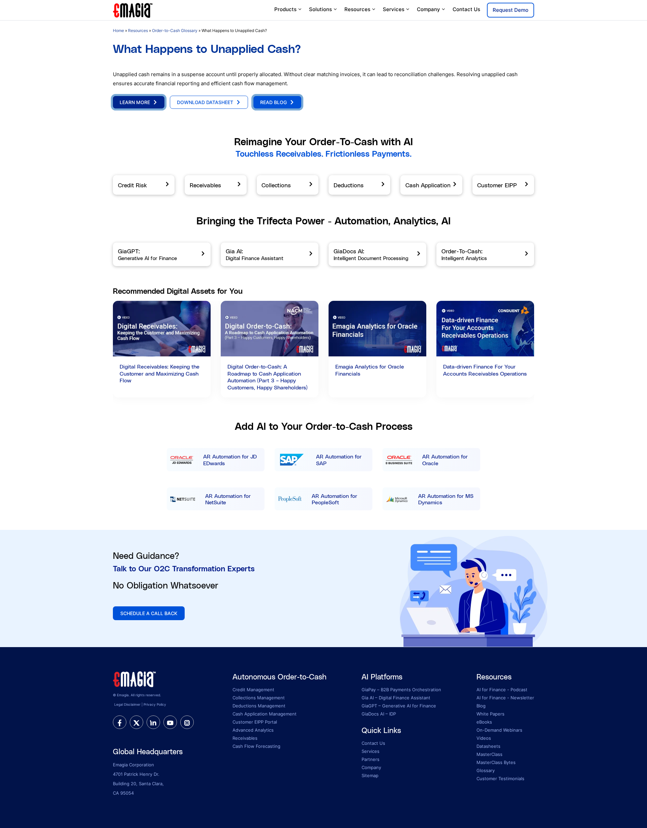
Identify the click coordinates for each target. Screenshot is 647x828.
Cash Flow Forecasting (256, 746)
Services (393, 9)
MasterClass (489, 754)
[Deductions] (359, 185)
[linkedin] (153, 722)
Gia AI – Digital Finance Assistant (396, 697)
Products (285, 9)
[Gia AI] (269, 254)
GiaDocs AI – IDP (379, 713)
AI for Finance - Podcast (501, 689)
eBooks (484, 722)
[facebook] (119, 722)
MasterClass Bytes (496, 762)
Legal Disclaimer (127, 704)
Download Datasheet (205, 102)
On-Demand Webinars (499, 730)
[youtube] (170, 722)
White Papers (490, 713)
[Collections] (287, 185)
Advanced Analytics (253, 730)
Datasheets (488, 746)
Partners (370, 759)
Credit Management (253, 689)
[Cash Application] (431, 185)
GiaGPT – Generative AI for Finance (399, 705)
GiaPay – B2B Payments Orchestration (401, 689)
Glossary (485, 770)
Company (428, 9)
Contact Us (466, 9)
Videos (483, 738)
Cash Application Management (265, 713)
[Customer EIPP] (503, 185)
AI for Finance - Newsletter (505, 697)
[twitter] (136, 722)
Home (118, 30)
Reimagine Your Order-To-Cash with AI (323, 141)
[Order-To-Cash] (485, 254)
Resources (357, 9)
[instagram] (187, 722)
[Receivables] (215, 185)
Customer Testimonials (500, 778)
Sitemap (370, 775)
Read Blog (273, 102)
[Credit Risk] (144, 185)
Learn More (135, 102)
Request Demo (510, 10)
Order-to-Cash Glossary (174, 30)
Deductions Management (259, 705)
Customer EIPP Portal (255, 722)
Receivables (245, 738)
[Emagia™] (135, 678)
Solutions (320, 9)
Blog (481, 705)
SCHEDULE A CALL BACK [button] (148, 613)
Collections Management (259, 697)
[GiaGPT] (162, 254)
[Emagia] (133, 9)
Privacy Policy (155, 704)
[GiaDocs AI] (377, 254)
